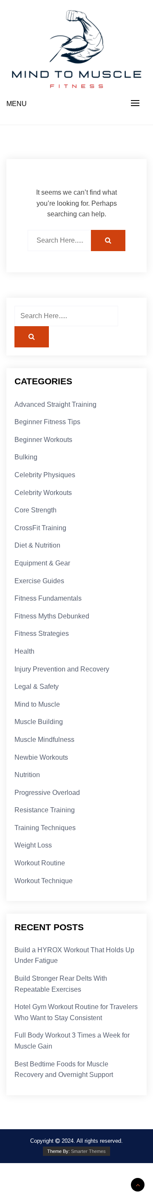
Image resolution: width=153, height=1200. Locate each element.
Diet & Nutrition (37, 545)
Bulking (25, 457)
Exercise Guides (39, 581)
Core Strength (35, 510)
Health (24, 651)
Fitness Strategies (41, 633)
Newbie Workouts (41, 757)
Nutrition (27, 774)
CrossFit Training (40, 527)
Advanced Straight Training (55, 404)
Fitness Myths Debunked (51, 616)
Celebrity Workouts (43, 492)
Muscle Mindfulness (44, 739)
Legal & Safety (36, 686)
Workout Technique (43, 880)
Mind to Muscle (37, 704)
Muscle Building (38, 721)
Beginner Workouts (43, 439)
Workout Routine (39, 863)
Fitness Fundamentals (48, 598)
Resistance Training (44, 810)
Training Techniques (45, 827)
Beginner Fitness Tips (47, 421)
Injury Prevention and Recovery (61, 669)
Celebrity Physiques (44, 474)
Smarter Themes (88, 1151)
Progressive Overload (47, 792)
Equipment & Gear (42, 563)
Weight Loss (33, 845)
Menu (16, 103)
